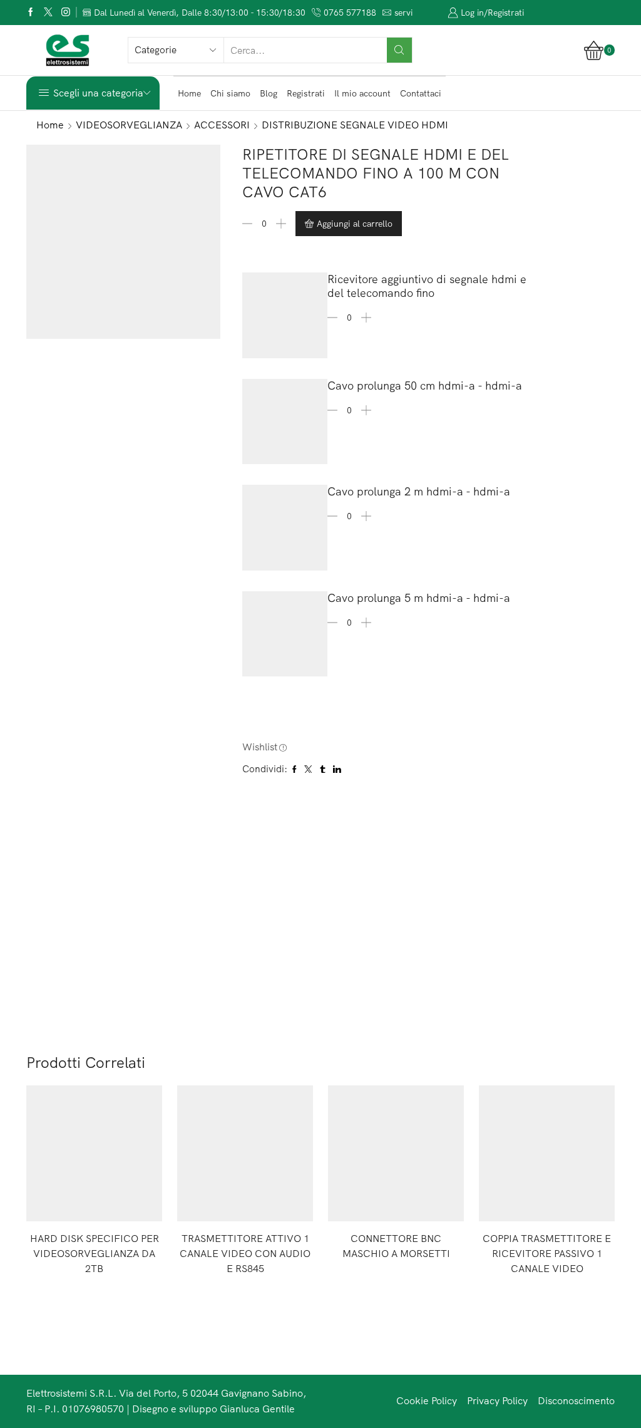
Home (189, 93)
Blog (268, 93)
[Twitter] (48, 13)
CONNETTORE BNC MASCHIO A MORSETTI (396, 1246)
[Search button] (399, 50)
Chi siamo (230, 93)
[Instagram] (65, 13)
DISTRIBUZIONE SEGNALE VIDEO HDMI (355, 124)
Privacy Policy (497, 1400)
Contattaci (420, 93)
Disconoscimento (576, 1400)
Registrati (306, 93)
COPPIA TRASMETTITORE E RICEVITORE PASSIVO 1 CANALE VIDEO (547, 1253)
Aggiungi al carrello (354, 223)
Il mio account (362, 93)
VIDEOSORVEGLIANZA (129, 124)
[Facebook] (30, 13)
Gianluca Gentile (257, 1408)
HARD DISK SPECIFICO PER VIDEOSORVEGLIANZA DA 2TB (94, 1253)
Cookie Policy (426, 1400)
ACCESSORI (222, 124)
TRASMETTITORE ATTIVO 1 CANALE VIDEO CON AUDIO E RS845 (245, 1253)
